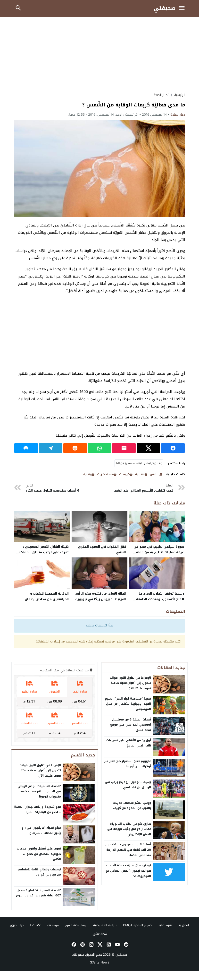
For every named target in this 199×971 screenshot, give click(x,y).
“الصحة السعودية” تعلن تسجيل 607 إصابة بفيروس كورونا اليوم (38, 893)
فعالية (140, 474)
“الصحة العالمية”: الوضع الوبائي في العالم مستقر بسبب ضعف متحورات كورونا (39, 791)
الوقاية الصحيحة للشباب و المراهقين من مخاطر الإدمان (47, 596)
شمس (154, 474)
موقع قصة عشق (76, 925)
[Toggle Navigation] (183, 8)
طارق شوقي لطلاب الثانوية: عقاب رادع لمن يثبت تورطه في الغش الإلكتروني (129, 829)
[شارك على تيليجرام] (50, 448)
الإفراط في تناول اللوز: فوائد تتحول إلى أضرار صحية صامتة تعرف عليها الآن (130, 683)
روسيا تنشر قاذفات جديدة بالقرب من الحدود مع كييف (132, 805)
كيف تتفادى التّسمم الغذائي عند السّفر (143, 488)
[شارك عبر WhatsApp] (99, 448)
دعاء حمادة (177, 115)
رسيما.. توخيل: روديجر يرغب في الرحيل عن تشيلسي (128, 784)
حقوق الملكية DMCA (137, 925)
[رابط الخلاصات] (108, 944)
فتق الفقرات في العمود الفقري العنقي (102, 549)
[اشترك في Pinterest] (82, 944)
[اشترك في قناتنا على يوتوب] (117, 944)
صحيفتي (165, 8)
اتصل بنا (183, 925)
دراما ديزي (17, 925)
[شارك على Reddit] (75, 448)
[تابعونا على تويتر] (99, 944)
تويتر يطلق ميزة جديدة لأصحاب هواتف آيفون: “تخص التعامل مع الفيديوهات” (128, 870)
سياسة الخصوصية (105, 925)
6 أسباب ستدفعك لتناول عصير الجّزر (52, 488)
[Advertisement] (99, 54)
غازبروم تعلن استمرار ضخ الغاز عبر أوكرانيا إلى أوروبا (127, 763)
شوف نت (53, 925)
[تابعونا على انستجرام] (91, 944)
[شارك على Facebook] (172, 448)
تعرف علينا (165, 925)
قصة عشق (99, 934)
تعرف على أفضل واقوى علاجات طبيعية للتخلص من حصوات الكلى (39, 854)
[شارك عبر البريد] (123, 448)
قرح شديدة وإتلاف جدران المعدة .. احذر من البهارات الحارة (37, 809)
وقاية (87, 474)
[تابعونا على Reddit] (126, 944)
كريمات (124, 474)
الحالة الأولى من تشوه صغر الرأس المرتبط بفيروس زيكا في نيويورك (100, 596)
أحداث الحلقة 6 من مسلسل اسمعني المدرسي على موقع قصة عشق (130, 725)
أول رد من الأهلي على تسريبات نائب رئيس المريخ (128, 742)
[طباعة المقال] (26, 448)
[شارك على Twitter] (148, 448)
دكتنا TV (35, 925)
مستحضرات (105, 474)
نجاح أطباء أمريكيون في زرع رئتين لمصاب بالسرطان (41, 830)
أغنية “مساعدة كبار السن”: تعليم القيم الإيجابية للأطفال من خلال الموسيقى (128, 704)
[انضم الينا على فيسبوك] (73, 944)
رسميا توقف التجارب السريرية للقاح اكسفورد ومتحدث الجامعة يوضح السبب (160, 599)
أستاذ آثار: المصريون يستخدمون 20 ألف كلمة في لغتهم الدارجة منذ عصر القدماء (128, 850)
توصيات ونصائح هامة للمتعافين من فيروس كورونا (39, 872)
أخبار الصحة (161, 95)
